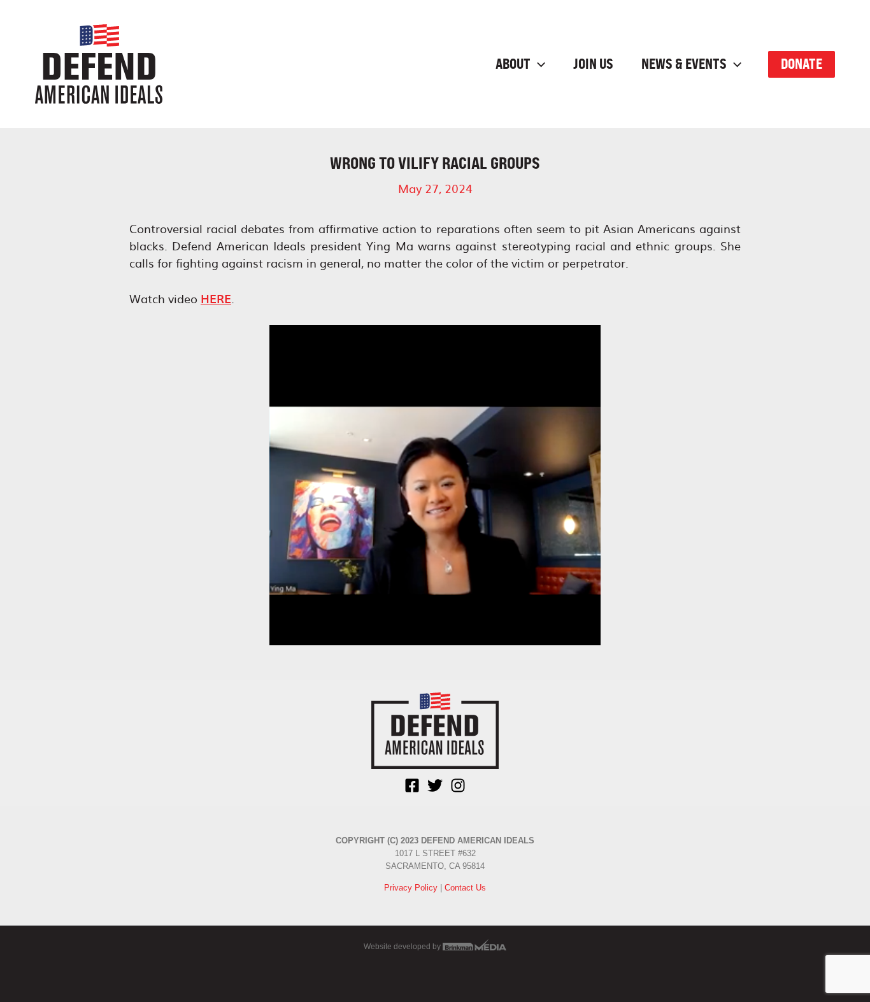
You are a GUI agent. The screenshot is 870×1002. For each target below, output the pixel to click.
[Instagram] (458, 785)
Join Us (593, 64)
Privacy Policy (411, 887)
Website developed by (403, 946)
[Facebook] (412, 785)
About (513, 64)
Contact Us (465, 887)
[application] (538, 64)
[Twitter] (435, 785)
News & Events (684, 64)
